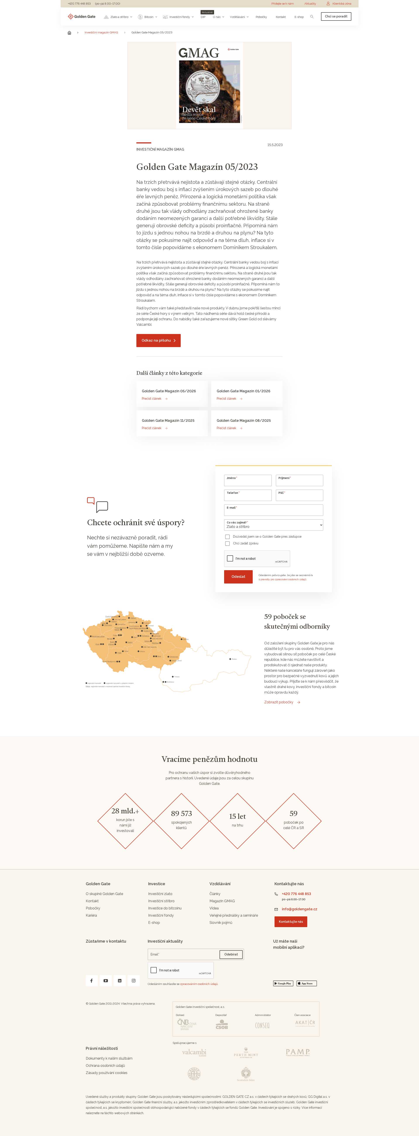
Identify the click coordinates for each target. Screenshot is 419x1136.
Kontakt (92, 901)
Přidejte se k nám (282, 3)
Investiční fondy (161, 915)
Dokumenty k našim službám (109, 1058)
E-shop (154, 923)
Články (215, 894)
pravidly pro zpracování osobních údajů (283, 579)
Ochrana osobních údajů (105, 1066)
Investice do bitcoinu (165, 908)
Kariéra (91, 915)
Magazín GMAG (222, 901)
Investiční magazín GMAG (101, 32)
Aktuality (310, 3)
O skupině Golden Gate (104, 894)
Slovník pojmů (221, 923)
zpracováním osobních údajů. (199, 984)
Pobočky (93, 908)
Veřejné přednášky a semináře (234, 915)
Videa (214, 908)
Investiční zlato (160, 894)
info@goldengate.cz (299, 909)
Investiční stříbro (161, 901)
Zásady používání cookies (106, 1073)
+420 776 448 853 (79, 3)
